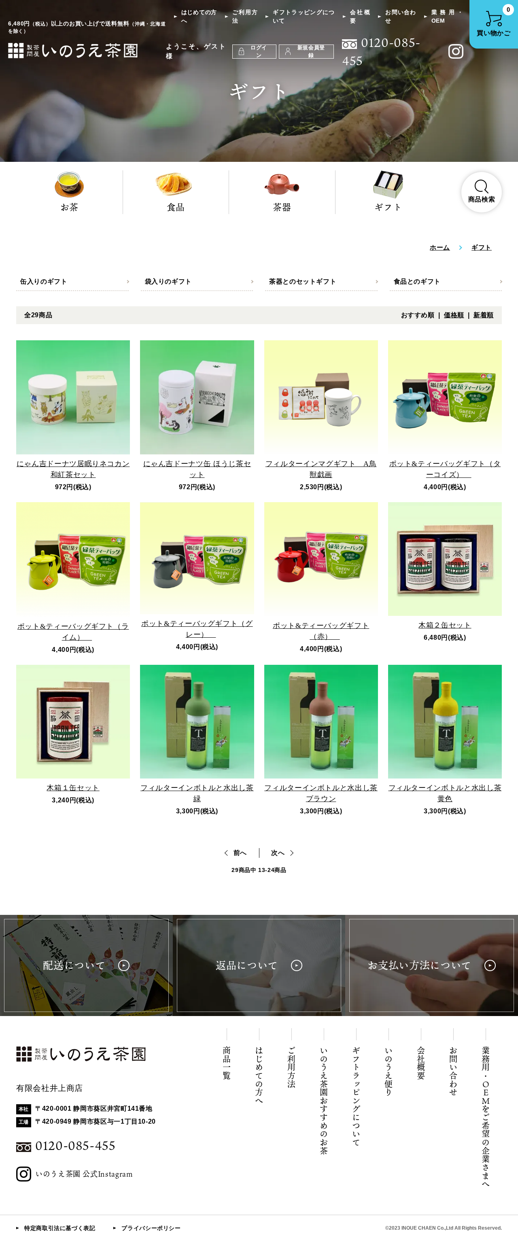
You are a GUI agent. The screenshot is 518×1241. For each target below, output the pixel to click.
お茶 (69, 207)
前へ (240, 852)
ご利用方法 (244, 16)
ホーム (440, 247)
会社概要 (360, 16)
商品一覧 (227, 1063)
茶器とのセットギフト (302, 281)
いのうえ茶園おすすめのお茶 (324, 1100)
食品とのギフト (417, 281)
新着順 (483, 315)
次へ (277, 852)
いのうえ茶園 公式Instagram (84, 1174)
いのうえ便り (388, 1071)
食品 (176, 207)
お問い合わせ (400, 16)
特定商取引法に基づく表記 (60, 1228)
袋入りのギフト (168, 281)
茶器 (282, 207)
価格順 (454, 315)
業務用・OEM (447, 16)
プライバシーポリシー (150, 1228)
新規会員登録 (311, 52)
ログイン (259, 52)
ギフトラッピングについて (304, 16)
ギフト (388, 207)
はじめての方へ (199, 16)
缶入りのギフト (43, 281)
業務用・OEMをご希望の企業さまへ (486, 1117)
